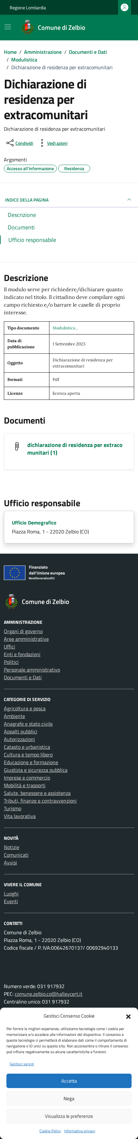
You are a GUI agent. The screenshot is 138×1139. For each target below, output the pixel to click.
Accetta (69, 1081)
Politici (11, 662)
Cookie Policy (50, 1131)
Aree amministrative (26, 639)
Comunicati (16, 855)
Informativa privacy (79, 1131)
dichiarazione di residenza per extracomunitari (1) (75, 449)
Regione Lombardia (28, 7)
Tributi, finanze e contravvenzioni (40, 801)
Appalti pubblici (20, 731)
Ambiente (14, 716)
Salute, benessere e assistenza (37, 793)
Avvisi (10, 862)
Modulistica (64, 328)
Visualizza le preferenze (69, 1116)
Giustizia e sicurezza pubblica (35, 770)
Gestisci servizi (22, 1064)
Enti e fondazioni (22, 654)
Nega (69, 1098)
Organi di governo (23, 631)
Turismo (12, 808)
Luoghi (11, 893)
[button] (128, 1016)
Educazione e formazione (31, 762)
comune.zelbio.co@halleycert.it (48, 994)
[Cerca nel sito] (120, 27)
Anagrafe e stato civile (28, 724)
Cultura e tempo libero (28, 754)
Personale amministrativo (32, 669)
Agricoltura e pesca (25, 708)
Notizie (11, 847)
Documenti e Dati (23, 677)
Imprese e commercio (27, 777)
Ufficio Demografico (34, 522)
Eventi (11, 901)
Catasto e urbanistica (27, 747)
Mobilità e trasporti (25, 785)
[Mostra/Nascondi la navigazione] (8, 27)
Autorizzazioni (19, 739)
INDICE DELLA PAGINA (26, 199)
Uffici (9, 646)
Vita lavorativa (20, 816)
